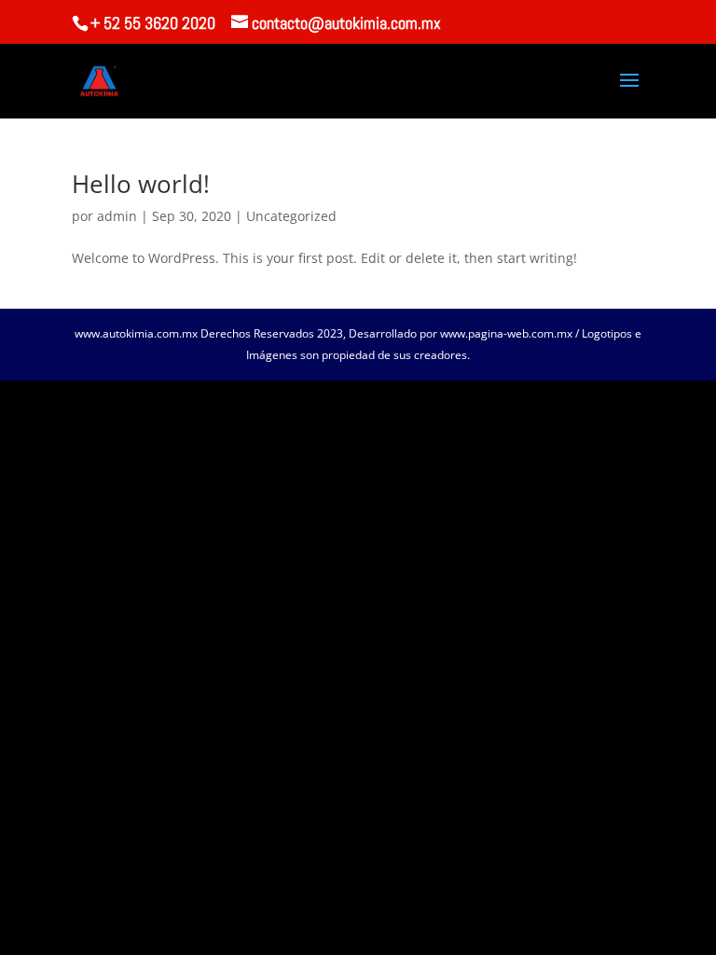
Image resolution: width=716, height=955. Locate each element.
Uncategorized (291, 216)
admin (117, 216)
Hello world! (141, 184)
